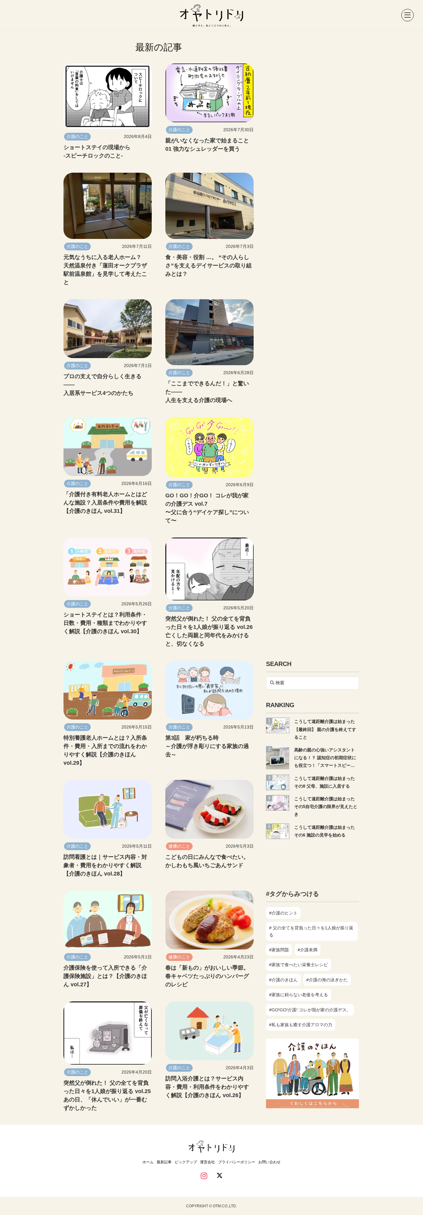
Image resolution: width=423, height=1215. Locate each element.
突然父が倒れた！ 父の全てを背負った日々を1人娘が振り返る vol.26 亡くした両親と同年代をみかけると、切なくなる (209, 631)
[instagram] (204, 1176)
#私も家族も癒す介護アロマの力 (300, 1024)
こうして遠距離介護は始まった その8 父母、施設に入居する (326, 782)
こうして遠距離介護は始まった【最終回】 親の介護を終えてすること (325, 729)
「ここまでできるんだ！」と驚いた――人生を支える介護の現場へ (207, 391)
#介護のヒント (283, 912)
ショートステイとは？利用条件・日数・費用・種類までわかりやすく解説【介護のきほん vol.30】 (105, 623)
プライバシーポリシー (236, 1162)
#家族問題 (279, 949)
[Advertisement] (312, 860)
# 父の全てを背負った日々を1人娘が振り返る (311, 931)
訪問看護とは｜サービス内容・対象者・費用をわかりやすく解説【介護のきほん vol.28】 (105, 865)
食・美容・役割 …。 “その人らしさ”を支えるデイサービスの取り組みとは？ (208, 265)
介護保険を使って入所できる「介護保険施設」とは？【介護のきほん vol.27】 (105, 976)
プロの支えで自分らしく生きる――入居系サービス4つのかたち (102, 384)
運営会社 (207, 1162)
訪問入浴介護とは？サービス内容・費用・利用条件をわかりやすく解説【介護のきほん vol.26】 (207, 1086)
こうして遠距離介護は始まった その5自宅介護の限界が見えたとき (326, 806)
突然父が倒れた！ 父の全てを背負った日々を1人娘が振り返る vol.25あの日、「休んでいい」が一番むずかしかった (107, 1095)
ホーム (148, 1162)
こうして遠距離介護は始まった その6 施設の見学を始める (326, 831)
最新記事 (164, 1162)
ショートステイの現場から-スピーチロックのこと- (96, 151)
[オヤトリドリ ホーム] (211, 15)
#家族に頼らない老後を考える (298, 994)
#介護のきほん (283, 979)
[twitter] (219, 1176)
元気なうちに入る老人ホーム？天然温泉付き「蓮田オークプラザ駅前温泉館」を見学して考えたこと (105, 269)
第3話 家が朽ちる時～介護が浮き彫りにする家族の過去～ (207, 746)
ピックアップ (186, 1162)
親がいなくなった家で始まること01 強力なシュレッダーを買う (207, 144)
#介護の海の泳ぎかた (327, 979)
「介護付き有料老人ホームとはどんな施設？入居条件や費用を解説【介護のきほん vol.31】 (105, 502)
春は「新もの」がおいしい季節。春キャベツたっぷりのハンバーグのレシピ (207, 976)
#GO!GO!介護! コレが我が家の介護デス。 (310, 1009)
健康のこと (179, 846)
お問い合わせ (269, 1162)
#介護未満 (307, 949)
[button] (404, 15)
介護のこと (77, 136)
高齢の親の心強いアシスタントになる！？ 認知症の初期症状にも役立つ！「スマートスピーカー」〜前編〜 (325, 758)
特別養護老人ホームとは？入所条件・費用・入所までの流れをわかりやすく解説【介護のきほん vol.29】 (105, 750)
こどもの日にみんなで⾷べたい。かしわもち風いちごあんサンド (207, 861)
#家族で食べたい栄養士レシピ (298, 964)
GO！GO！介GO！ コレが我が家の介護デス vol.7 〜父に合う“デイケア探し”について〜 (207, 508)
